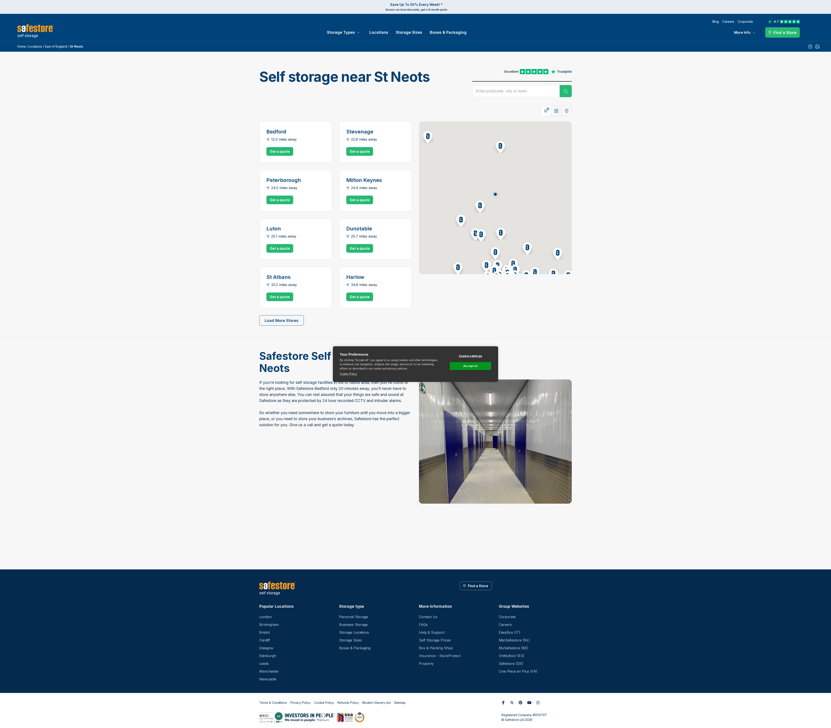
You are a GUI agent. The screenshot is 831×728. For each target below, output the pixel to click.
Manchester (269, 671)
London (265, 617)
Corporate (745, 21)
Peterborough (283, 180)
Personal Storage (353, 617)
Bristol (264, 632)
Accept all (470, 366)
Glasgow (266, 648)
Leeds (264, 663)
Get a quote (280, 151)
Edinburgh (267, 656)
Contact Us (428, 617)
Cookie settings (470, 355)
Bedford (276, 132)
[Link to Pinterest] (520, 702)
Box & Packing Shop (436, 648)
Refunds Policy (348, 702)
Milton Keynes (364, 180)
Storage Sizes (409, 32)
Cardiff (264, 640)
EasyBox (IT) (509, 632)
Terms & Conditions (273, 702)
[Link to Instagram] (537, 702)
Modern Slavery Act (376, 702)
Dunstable (359, 228)
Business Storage (353, 624)
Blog (715, 21)
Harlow (355, 277)
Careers (728, 21)
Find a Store (478, 586)
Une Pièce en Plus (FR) (518, 671)
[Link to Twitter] (511, 702)
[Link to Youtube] (529, 702)
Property (426, 663)
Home (21, 46)
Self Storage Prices (435, 640)
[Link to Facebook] (503, 702)
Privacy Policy (300, 702)
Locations (378, 32)
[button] (479, 205)
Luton (273, 228)
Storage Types (341, 32)
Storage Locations (354, 632)
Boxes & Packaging (448, 32)
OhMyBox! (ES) (511, 656)
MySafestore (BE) (513, 648)
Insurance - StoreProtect (440, 656)
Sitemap (400, 702)
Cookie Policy (348, 374)
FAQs (423, 624)
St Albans (278, 277)
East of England (56, 46)
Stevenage (359, 132)
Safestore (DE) (511, 663)
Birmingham (269, 624)
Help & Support (432, 632)
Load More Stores (281, 320)
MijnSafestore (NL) (514, 640)
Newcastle (267, 679)
